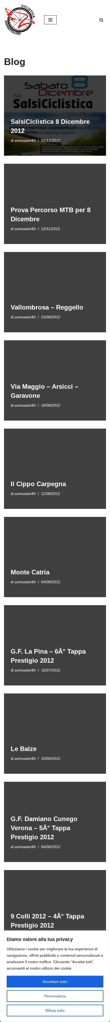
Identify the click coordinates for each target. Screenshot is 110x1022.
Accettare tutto (55, 981)
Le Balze (24, 748)
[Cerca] (101, 20)
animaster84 (25, 141)
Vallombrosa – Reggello (47, 307)
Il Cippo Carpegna (38, 483)
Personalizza (55, 996)
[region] (55, 976)
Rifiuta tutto (55, 1010)
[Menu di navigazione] (50, 19)
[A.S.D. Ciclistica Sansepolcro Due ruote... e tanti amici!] (20, 20)
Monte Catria (30, 572)
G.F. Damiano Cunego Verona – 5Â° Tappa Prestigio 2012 (44, 827)
